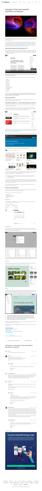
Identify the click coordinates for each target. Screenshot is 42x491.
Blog (32, 2)
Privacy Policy (24, 481)
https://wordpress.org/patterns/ (15, 131)
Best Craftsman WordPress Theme (14, 340)
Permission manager (28, 340)
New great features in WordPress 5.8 (11, 329)
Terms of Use (11, 481)
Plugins (24, 2)
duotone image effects (12, 100)
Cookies (19, 481)
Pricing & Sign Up (29, 481)
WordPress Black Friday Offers (14, 482)
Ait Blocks (28, 2)
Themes (20, 2)
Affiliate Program (6, 482)
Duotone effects (8, 330)
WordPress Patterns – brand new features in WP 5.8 (14, 331)
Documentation (5, 481)
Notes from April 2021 (9, 332)
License (15, 481)
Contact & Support (36, 481)
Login (36, 2)
